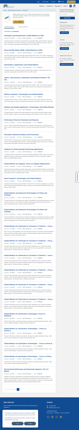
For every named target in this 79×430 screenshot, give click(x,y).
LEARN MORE (64, 32)
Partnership (45, 1)
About (65, 6)
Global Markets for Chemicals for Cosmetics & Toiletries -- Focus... (29, 270)
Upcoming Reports (23, 26)
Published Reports (9, 26)
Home (5, 10)
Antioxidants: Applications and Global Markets (21, 65)
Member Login (71, 1)
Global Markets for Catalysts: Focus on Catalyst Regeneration (27, 164)
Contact (53, 1)
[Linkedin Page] (48, 417)
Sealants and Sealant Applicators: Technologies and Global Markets (29, 107)
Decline (30, 423)
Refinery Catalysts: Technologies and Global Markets (23, 94)
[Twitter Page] (56, 417)
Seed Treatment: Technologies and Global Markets (22, 178)
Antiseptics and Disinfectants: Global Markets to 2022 (24, 35)
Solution (41, 6)
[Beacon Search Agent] (74, 6)
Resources (58, 6)
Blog (38, 1)
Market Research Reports (14, 10)
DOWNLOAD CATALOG (66, 64)
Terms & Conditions (65, 412)
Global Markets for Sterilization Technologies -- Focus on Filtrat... (28, 356)
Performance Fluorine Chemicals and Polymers (21, 120)
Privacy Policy (32, 414)
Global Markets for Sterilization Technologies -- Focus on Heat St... (28, 343)
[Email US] (52, 417)
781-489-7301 (52, 405)
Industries (49, 6)
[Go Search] (71, 6)
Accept (17, 423)
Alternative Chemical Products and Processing (21, 134)
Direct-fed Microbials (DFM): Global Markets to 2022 (23, 50)
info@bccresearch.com (54, 407)
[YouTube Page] (61, 417)
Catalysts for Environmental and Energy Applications (23, 149)
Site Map (57, 412)
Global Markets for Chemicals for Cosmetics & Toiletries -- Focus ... (29, 226)
